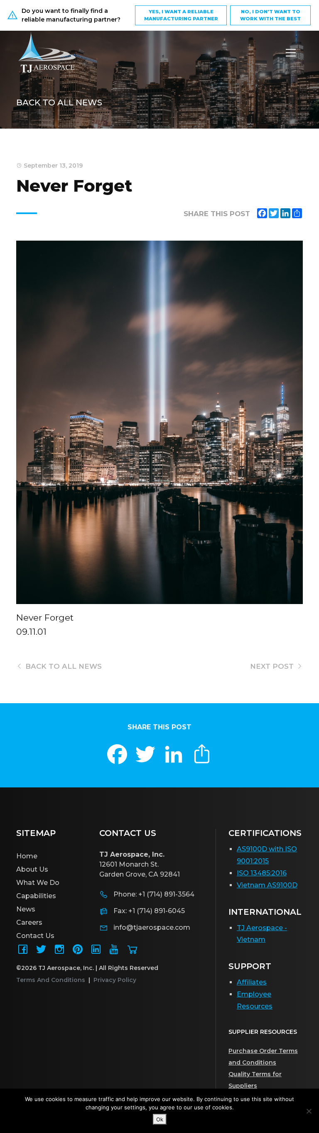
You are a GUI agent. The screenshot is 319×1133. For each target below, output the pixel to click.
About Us (32, 869)
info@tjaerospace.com (151, 927)
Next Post (273, 666)
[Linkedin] (96, 952)
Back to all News (59, 102)
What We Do (37, 883)
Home (26, 856)
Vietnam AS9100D (267, 885)
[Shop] (132, 952)
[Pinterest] (77, 952)
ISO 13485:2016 (262, 873)
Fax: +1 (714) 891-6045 (149, 911)
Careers (29, 922)
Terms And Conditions (50, 980)
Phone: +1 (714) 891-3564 (153, 894)
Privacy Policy (114, 980)
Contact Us (35, 936)
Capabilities (36, 896)
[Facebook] (22, 952)
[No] (308, 1111)
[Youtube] (114, 952)
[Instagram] (59, 952)
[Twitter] (41, 952)
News (25, 909)
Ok (159, 1119)
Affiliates (252, 982)
